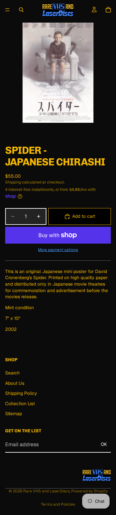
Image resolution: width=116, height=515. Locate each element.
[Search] (21, 10)
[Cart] (108, 10)
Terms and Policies (58, 504)
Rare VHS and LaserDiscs (46, 491)
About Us (14, 383)
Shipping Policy (21, 393)
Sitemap (13, 414)
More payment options (58, 249)
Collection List (20, 403)
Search (12, 373)
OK (104, 444)
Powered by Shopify (89, 491)
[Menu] (7, 9)
